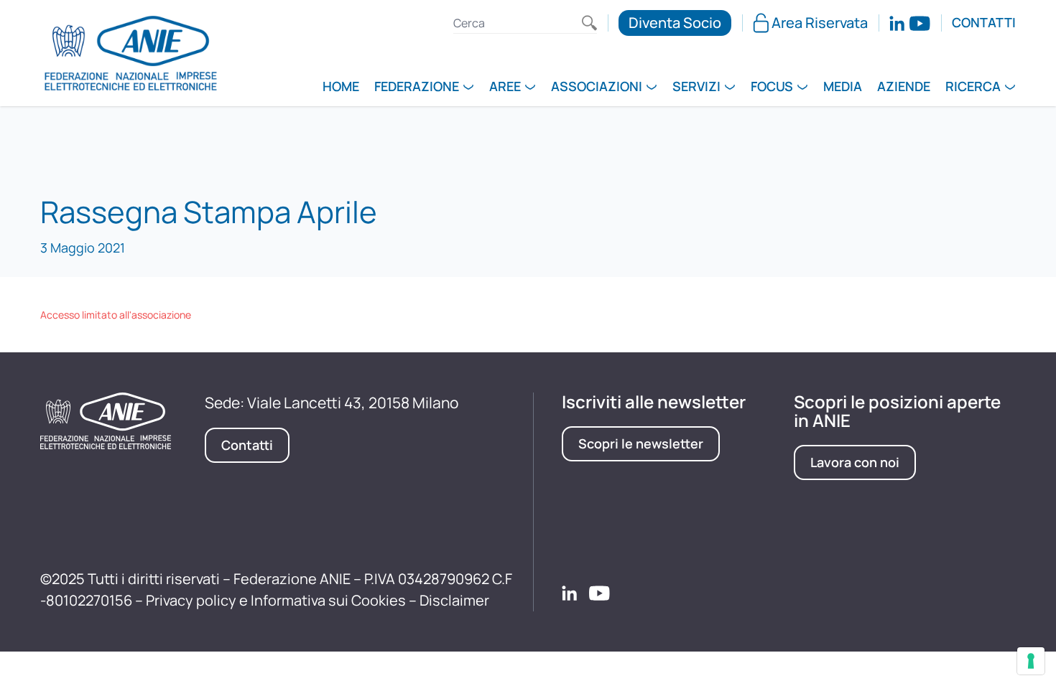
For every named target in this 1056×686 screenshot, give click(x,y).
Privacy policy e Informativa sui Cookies (276, 600)
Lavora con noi (854, 462)
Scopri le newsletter (640, 443)
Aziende (903, 87)
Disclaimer (454, 600)
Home (341, 87)
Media (842, 87)
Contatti (984, 23)
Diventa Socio (675, 22)
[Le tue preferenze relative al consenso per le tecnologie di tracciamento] (1031, 661)
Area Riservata (820, 22)
